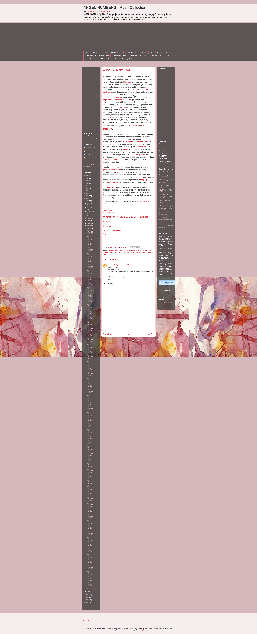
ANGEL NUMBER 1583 (90, 328)
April (88, 225)
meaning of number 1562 (110, 252)
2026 (87, 175)
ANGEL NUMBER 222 (165, 249)
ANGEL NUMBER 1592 (90, 277)
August (89, 218)
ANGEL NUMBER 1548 (90, 527)
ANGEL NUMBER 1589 (90, 294)
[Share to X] (135, 247)
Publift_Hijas (89, 151)
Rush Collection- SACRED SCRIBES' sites (157, 55)
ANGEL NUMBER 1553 (90, 499)
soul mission (142, 142)
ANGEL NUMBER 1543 (90, 556)
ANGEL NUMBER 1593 (90, 271)
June (88, 223)
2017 (87, 193)
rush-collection (109, 210)
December (90, 203)
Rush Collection (90, 147)
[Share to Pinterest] (139, 247)
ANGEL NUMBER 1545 (90, 544)
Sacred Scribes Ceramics (112, 230)
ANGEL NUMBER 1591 (90, 283)
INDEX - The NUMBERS (93, 52)
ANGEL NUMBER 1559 (90, 465)
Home (129, 334)
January (89, 591)
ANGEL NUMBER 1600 (90, 232)
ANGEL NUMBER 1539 (90, 578)
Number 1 (127, 82)
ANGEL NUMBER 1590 (90, 289)
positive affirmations (112, 170)
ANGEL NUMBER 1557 (90, 476)
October (89, 211)
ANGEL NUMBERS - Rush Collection (114, 7)
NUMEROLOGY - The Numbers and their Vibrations (165, 181)
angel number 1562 (125, 250)
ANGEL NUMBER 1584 (90, 323)
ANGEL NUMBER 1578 (90, 357)
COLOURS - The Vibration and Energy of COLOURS (165, 196)
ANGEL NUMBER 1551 (90, 510)
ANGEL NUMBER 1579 (90, 351)
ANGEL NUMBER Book (119, 55)
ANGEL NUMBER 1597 (90, 249)
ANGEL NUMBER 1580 (90, 345)
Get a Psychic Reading (90, 138)
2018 (87, 191)
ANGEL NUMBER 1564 (90, 436)
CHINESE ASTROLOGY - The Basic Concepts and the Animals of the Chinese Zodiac (166, 208)
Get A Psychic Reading (128, 59)
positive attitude (111, 160)
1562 (109, 250)
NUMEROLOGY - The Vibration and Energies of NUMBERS (125, 217)
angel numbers (136, 250)
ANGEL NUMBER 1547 (90, 533)
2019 (87, 188)
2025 (87, 178)
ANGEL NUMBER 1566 (90, 425)
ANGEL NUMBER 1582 (90, 334)
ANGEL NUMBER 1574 (90, 379)
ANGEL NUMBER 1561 (90, 453)
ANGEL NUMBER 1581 (90, 340)
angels (125, 149)
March (89, 228)
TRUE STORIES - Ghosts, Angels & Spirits (166, 218)
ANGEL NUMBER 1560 (90, 459)
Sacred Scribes (109, 212)
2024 (87, 180)
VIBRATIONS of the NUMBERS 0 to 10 (97, 55)
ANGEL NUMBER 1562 (90, 448)
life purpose (128, 142)
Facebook (107, 221)
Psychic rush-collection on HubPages (165, 213)
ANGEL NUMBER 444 (165, 236)
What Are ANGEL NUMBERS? (113, 52)
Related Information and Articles (95, 59)
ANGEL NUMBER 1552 (90, 504)
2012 (87, 597)
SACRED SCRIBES (164, 172)
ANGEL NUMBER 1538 (90, 584)
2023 (87, 183)
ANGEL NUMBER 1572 (90, 391)
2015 (87, 198)
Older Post (150, 334)
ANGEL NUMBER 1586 (90, 311)
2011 (87, 600)
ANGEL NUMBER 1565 (90, 431)
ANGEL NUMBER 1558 (90, 470)
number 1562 (122, 252)
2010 (87, 602)
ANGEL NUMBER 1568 (90, 413)
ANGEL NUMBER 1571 (90, 396)
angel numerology (146, 250)
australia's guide (167, 283)
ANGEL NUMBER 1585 (90, 317)
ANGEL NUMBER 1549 (90, 521)
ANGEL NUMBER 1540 (90, 572)
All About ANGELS (135, 55)
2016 (87, 196)
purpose (132, 125)
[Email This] (131, 247)
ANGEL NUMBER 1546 (90, 538)
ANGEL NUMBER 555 (165, 263)
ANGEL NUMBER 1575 (90, 374)
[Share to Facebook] (137, 247)
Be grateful (140, 155)
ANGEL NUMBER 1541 (90, 567)
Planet (169, 282)
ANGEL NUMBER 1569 (90, 408)
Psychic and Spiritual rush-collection (165, 175)
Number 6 (121, 107)
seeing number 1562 (132, 252)
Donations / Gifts (113, 59)
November (90, 207)
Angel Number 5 (144, 201)
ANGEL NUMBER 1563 (90, 442)
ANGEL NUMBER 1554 (90, 493)
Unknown (111, 265)
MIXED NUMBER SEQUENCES (160, 52)
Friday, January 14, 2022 (121, 265)
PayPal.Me (107, 234)
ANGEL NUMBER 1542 (90, 561)
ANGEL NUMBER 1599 (90, 237)
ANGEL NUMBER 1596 (90, 254)
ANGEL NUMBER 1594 (90, 266)
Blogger (145, 630)
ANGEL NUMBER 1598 (90, 243)
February (90, 589)
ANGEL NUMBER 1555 (90, 487)
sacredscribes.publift (92, 158)
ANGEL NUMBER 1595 (90, 260)
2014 (87, 201)
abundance (141, 147)
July (88, 220)
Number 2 (107, 117)
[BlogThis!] (133, 247)
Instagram (107, 226)
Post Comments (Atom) (132, 340)
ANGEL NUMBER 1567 (90, 419)
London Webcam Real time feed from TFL (98, 11)
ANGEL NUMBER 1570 (90, 402)
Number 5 (117, 97)
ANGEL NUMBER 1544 (90, 550)
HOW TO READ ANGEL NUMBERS (136, 52)
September (90, 214)
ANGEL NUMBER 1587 (90, 306)
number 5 (119, 201)
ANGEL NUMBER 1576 (90, 368)
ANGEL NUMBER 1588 (90, 300)
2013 (87, 595)
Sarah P (88, 154)
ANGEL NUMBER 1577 (90, 362)
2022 (87, 185)
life (126, 126)
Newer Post (107, 334)
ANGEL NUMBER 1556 (90, 482)
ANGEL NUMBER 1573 (90, 385)
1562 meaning (115, 250)
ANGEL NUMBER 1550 (90, 516)
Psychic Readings (108, 240)
